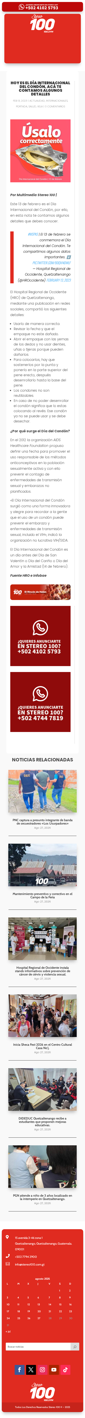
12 (28, 1304)
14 (50, 1304)
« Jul (8, 1331)
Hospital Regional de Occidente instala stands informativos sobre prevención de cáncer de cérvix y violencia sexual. (42, 971)
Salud (32, 106)
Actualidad (37, 101)
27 (39, 1318)
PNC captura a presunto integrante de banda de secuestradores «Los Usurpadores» (43, 821)
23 (70, 1311)
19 (28, 1311)
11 (18, 1304)
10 (8, 1304)
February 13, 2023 (58, 280)
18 (18, 1311)
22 (60, 1311)
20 (39, 1311)
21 (50, 1311)
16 (70, 1304)
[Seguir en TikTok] (65, 1370)
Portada (21, 106)
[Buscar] (75, 1347)
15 (60, 1304)
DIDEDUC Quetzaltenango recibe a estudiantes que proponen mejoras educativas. (42, 1122)
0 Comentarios (55, 106)
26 (28, 1318)
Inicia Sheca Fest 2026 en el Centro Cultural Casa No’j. (42, 1046)
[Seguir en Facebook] (20, 1370)
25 (18, 1318)
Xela (40, 106)
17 (8, 1311)
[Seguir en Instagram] (42, 1370)
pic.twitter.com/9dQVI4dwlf (51, 262)
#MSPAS (33, 234)
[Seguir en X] (31, 1370)
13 (39, 1304)
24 (8, 1318)
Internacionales (57, 101)
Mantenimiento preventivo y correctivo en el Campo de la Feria (42, 895)
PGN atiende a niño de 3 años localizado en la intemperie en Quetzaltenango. (42, 1197)
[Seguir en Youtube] (54, 1370)
